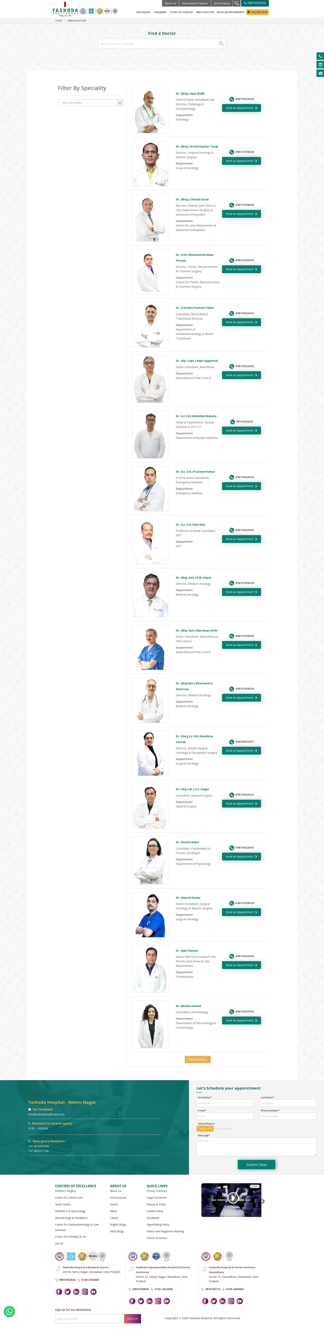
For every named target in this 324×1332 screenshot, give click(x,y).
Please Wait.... (197, 1059)
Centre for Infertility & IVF (70, 1236)
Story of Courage (181, 12)
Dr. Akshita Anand (188, 1006)
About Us (170, 3)
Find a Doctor (205, 12)
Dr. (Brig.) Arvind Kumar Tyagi (197, 146)
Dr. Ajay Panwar (187, 950)
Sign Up (132, 1318)
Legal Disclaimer (157, 1197)
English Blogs (118, 1224)
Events (114, 1204)
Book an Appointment (230, 12)
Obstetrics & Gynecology (70, 1211)
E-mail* (202, 1110)
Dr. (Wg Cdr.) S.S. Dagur (192, 789)
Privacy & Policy (156, 1204)
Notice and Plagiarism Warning (165, 1231)
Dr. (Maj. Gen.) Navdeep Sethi (196, 630)
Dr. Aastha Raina (187, 842)
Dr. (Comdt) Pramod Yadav (195, 307)
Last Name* (267, 1097)
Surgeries (160, 12)
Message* (204, 1135)
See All (59, 1243)
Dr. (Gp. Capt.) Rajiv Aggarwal (197, 360)
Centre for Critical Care (69, 1197)
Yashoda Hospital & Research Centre (86, 1267)
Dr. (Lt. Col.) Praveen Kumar (195, 471)
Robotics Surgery (65, 1191)
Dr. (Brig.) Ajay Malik (190, 93)
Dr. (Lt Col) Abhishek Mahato (196, 416)
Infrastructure (118, 1197)
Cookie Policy (155, 1211)
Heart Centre (63, 1204)
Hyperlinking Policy (158, 1224)
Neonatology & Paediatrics (71, 1218)
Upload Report (206, 1123)
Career (114, 1218)
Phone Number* (270, 1110)
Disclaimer (153, 1218)
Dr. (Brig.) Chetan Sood (192, 199)
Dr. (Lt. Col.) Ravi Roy (190, 524)
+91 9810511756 (38, 1151)
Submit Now (257, 1164)
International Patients (195, 3)
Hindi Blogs (117, 1231)
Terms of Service (157, 1238)
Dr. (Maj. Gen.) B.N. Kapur (193, 577)
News (113, 1211)
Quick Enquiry (222, 3)
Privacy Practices (157, 1191)
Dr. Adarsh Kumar (188, 897)
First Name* (204, 1097)
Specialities (143, 12)
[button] (221, 43)
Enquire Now (259, 12)
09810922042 (256, 3)
